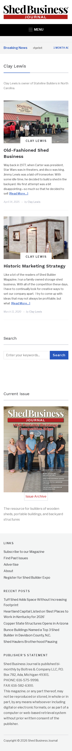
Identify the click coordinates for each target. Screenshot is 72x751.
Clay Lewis (36, 140)
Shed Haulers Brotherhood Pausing (30, 642)
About (8, 571)
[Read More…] (18, 193)
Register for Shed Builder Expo (27, 577)
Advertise (11, 564)
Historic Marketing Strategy (34, 266)
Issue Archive (36, 496)
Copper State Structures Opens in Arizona (36, 623)
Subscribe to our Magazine (24, 552)
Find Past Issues (16, 558)
